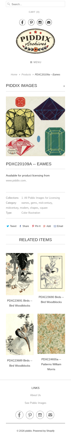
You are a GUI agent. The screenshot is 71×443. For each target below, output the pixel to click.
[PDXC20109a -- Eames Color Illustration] (35, 126)
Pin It (37, 226)
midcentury (12, 207)
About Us (35, 395)
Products (26, 74)
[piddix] (35, 41)
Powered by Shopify (43, 430)
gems (34, 202)
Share (25, 226)
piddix (28, 430)
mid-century (45, 202)
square (44, 207)
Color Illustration (30, 212)
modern (24, 207)
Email (60, 226)
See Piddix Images (35, 402)
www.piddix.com (16, 180)
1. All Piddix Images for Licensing (40, 197)
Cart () (34, 12)
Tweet (13, 226)
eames (25, 202)
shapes (34, 207)
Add (49, 226)
